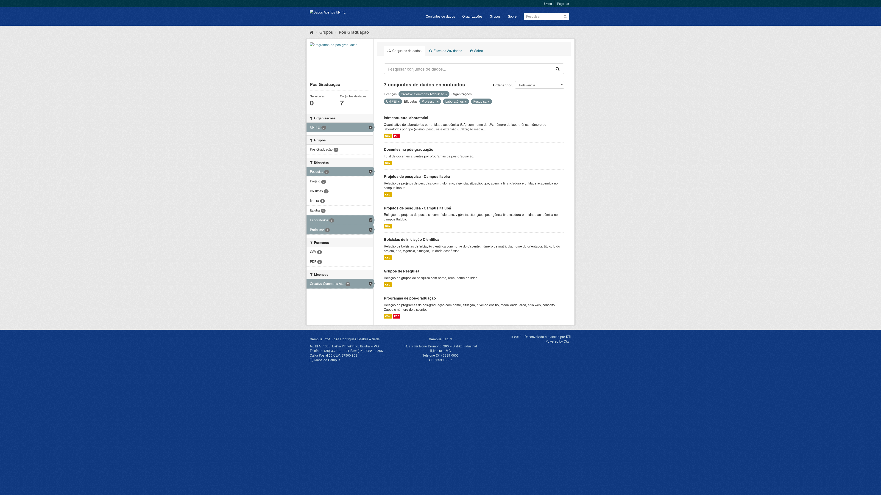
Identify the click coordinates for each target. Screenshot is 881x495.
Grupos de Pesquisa (401, 271)
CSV (387, 136)
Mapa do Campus (327, 360)
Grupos (495, 16)
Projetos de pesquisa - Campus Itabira (417, 176)
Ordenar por (502, 85)
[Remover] (446, 94)
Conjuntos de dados (440, 16)
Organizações (472, 16)
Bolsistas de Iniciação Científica (411, 239)
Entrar (548, 3)
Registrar (563, 3)
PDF (396, 136)
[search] (558, 68)
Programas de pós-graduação (410, 298)
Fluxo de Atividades (447, 50)
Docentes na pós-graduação (408, 149)
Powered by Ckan (558, 341)
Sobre (512, 16)
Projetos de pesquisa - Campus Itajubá (417, 208)
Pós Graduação (354, 32)
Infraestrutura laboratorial (406, 117)
